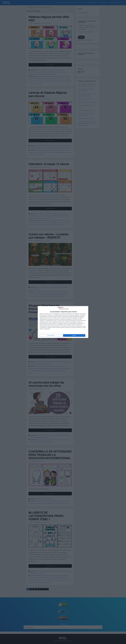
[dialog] (63, 322)
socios (52, 313)
